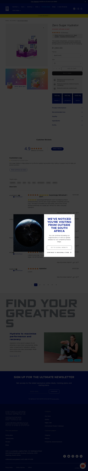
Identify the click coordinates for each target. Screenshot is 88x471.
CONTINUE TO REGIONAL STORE (58, 252)
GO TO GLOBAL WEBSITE (59, 247)
